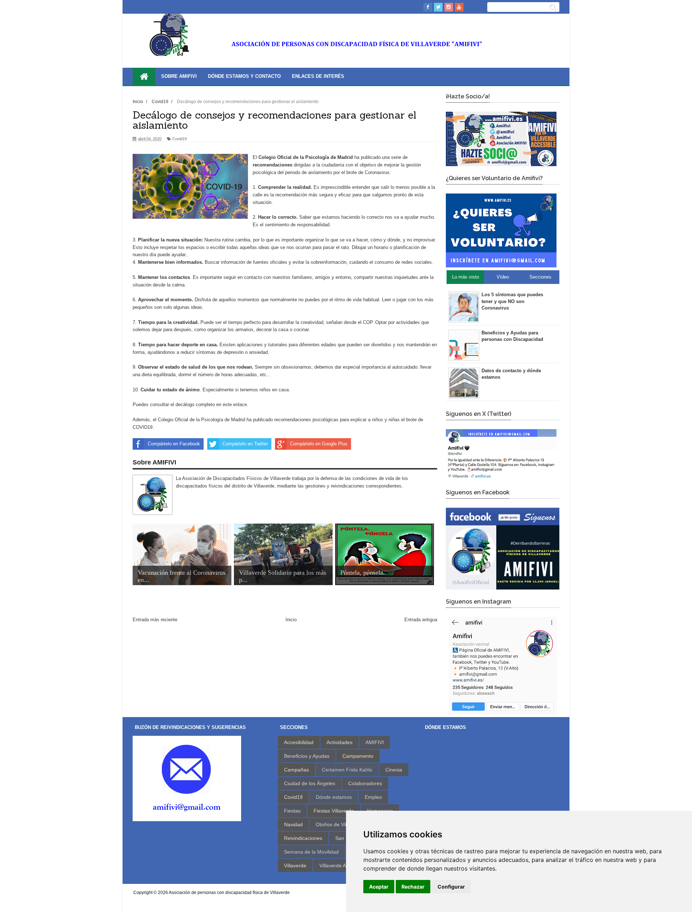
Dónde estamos (334, 797)
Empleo (373, 797)
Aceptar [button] (379, 887)
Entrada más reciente (155, 619)
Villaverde (295, 865)
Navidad (293, 824)
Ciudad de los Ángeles (309, 783)
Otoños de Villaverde (339, 824)
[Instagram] (448, 7)
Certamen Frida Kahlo (347, 770)
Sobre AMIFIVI (179, 76)
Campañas (296, 770)
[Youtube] (459, 7)
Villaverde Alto (335, 865)
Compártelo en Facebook (174, 443)
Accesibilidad (299, 742)
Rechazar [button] (413, 887)
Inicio (291, 619)
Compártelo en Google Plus (318, 443)
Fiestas (292, 811)
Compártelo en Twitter (245, 443)
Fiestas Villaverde (334, 811)
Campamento (357, 756)
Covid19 (179, 139)
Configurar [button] (451, 887)
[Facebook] (427, 7)
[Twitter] (438, 7)
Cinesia (393, 770)
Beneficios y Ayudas (306, 756)
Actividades (339, 742)
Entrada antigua (420, 619)
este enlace (235, 404)
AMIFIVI (374, 742)
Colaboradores (365, 783)
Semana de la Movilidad (311, 852)
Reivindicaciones (303, 838)
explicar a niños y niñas (375, 419)
